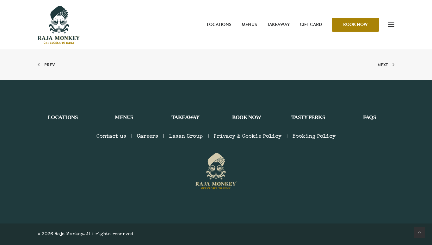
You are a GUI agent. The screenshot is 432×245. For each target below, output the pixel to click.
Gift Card (311, 24)
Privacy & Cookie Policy (247, 136)
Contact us (111, 136)
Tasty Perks (308, 117)
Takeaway (278, 24)
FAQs (369, 117)
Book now (246, 117)
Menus (249, 24)
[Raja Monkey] (59, 25)
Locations (219, 24)
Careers (147, 136)
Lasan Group (186, 136)
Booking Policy (314, 136)
